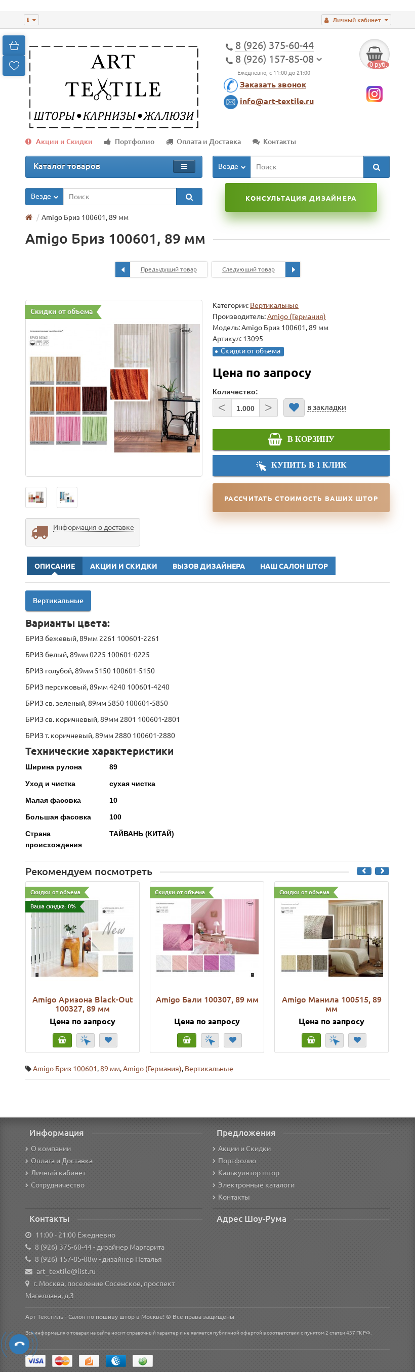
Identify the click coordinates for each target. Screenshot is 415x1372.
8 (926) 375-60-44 (63, 1247)
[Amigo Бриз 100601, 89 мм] (113, 388)
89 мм (110, 1069)
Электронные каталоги (256, 1185)
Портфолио (134, 142)
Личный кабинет (58, 1173)
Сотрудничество (58, 1185)
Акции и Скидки (64, 142)
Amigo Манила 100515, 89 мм (332, 1004)
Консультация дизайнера (300, 198)
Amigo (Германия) (152, 1069)
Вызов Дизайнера (209, 566)
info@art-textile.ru (277, 101)
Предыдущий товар (169, 269)
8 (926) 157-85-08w (66, 1259)
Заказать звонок (273, 84)
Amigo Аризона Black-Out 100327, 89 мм (82, 1004)
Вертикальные (274, 305)
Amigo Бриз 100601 (65, 1069)
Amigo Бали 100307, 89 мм (207, 999)
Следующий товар (248, 269)
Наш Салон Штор (294, 566)
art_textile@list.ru (66, 1271)
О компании (51, 1149)
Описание (54, 566)
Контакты (279, 142)
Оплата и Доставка (209, 142)
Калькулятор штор (248, 1173)
